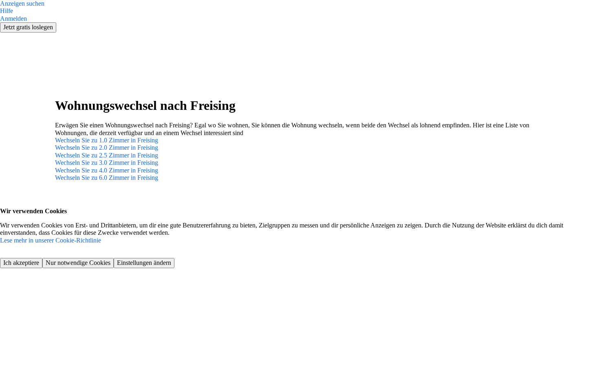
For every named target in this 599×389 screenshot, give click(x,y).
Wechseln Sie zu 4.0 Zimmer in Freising (106, 170)
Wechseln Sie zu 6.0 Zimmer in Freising (106, 177)
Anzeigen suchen (22, 3)
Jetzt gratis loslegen (28, 27)
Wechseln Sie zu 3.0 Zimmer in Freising (106, 162)
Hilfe (6, 10)
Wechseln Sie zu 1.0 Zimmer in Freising (106, 140)
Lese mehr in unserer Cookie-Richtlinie (50, 240)
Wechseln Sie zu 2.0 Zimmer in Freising (106, 147)
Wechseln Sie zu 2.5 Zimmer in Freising (106, 155)
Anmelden (13, 18)
